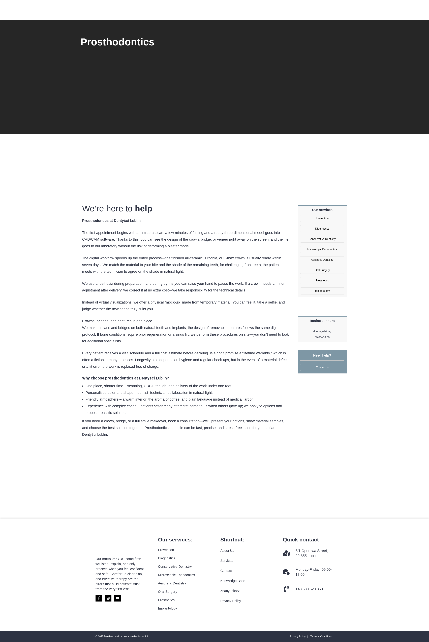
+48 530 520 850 (309, 589)
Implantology (167, 608)
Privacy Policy (230, 601)
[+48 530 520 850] (286, 589)
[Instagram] (108, 598)
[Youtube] (117, 598)
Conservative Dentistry (175, 566)
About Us (227, 550)
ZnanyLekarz (230, 591)
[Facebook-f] (99, 598)
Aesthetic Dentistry (172, 583)
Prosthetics (166, 600)
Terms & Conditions (321, 636)
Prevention (166, 550)
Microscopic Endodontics (176, 575)
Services (226, 561)
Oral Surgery (167, 591)
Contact (226, 571)
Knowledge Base (232, 581)
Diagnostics (166, 558)
